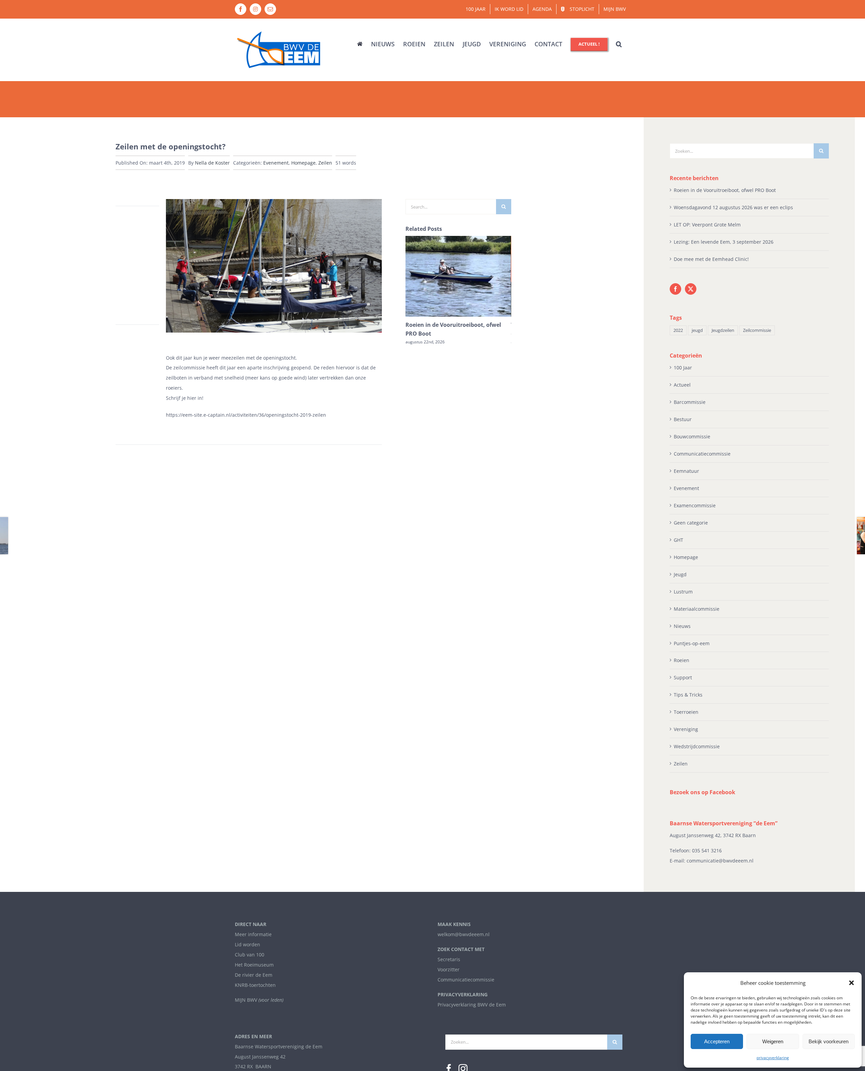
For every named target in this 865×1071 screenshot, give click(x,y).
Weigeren (772, 1041)
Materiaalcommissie (696, 609)
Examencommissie (695, 505)
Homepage (303, 163)
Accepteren (717, 1041)
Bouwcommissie (692, 436)
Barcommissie (690, 402)
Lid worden (247, 944)
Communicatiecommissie (702, 454)
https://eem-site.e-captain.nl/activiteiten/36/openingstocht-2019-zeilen (246, 415)
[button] (851, 982)
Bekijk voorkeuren (828, 1041)
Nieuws (682, 626)
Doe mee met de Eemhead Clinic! (711, 259)
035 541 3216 (707, 850)
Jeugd (680, 574)
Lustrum (683, 591)
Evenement (276, 163)
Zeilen (325, 163)
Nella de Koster (212, 163)
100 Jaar (683, 367)
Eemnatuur (686, 471)
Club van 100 (249, 954)
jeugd (697, 330)
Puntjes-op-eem (692, 643)
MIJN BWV (246, 1000)
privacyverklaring (773, 1058)
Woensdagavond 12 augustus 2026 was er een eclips (733, 207)
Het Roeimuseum (254, 965)
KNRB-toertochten (255, 985)
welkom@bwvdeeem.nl (464, 934)
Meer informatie (253, 934)
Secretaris (449, 959)
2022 (678, 330)
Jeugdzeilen (723, 330)
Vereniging (686, 729)
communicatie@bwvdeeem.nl (720, 860)
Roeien (681, 660)
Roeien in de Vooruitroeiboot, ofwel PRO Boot (725, 190)
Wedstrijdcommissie (697, 746)
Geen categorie (691, 522)
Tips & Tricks (688, 694)
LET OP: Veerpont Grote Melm (707, 224)
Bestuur (683, 419)
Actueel (682, 385)
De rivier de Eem (253, 975)
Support (683, 677)
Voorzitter (449, 969)
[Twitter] (690, 289)
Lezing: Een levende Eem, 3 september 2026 (723, 242)
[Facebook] (675, 289)
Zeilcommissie (757, 330)
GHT (678, 540)
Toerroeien (686, 712)
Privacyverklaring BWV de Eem (472, 1004)
